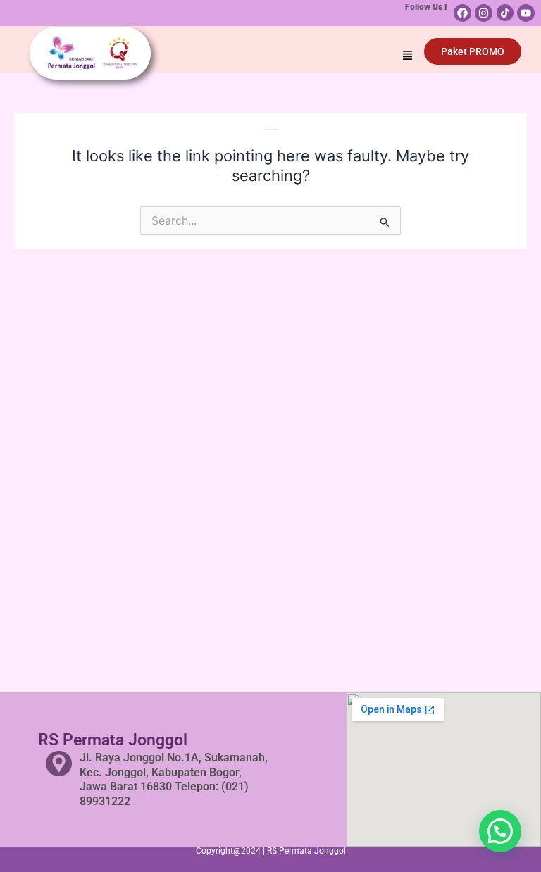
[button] (408, 56)
